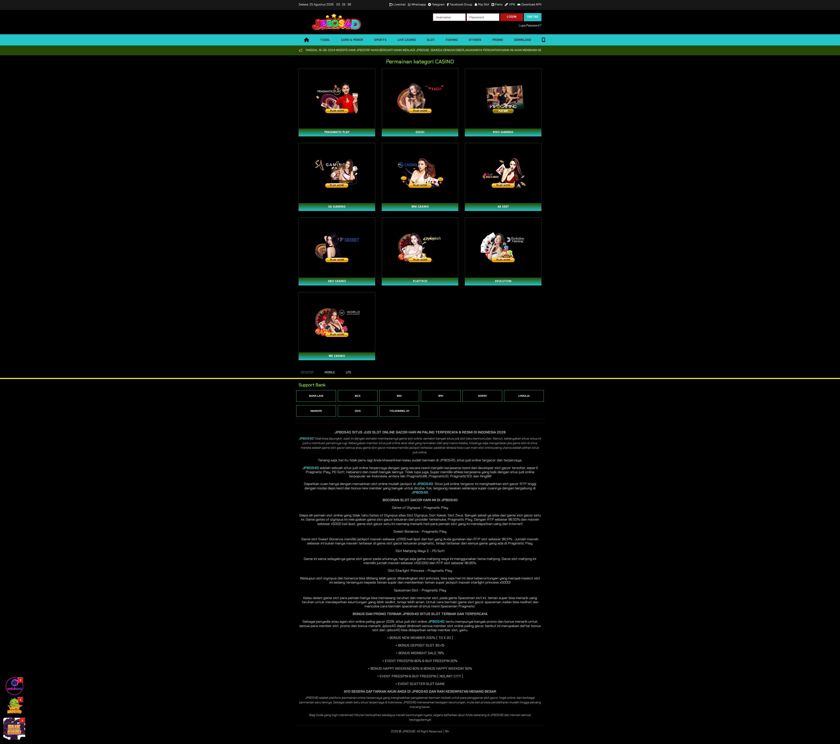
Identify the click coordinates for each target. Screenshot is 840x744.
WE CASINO (337, 356)
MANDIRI (316, 411)
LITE (348, 372)
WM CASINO (420, 207)
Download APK (531, 4)
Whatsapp (418, 4)
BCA (357, 396)
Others (475, 40)
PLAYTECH (420, 281)
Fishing (452, 40)
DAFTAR (532, 17)
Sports (380, 40)
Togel (325, 40)
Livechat (400, 4)
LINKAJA (524, 396)
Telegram (438, 4)
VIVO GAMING (503, 132)
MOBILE (330, 372)
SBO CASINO (337, 281)
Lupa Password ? (530, 25)
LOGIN (511, 17)
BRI (440, 396)
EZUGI (420, 132)
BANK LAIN (316, 396)
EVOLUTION (503, 281)
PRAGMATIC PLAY (337, 132)
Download (522, 40)
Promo (497, 40)
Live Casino (406, 40)
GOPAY (482, 396)
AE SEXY (503, 207)
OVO (357, 411)
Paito (498, 4)
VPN (512, 4)
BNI (399, 396)
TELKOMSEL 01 (399, 411)
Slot (431, 40)
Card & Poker (352, 40)
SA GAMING (337, 207)
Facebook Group (461, 4)
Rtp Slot (483, 4)
